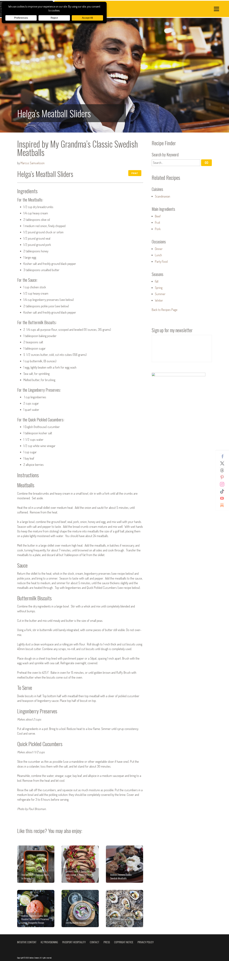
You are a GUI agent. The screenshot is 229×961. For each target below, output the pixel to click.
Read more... (114, 75)
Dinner (159, 249)
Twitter (223, 463)
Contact (94, 942)
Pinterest (223, 477)
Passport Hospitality (74, 942)
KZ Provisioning (49, 942)
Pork (158, 229)
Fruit (157, 222)
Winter (159, 300)
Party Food (161, 261)
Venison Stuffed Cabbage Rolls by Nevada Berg (35, 864)
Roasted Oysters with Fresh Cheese (124, 908)
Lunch (158, 255)
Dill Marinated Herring (80, 908)
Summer (160, 294)
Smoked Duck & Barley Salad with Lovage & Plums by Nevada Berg (80, 864)
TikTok (223, 491)
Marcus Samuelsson (33, 163)
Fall (156, 281)
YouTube (223, 498)
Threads (223, 470)
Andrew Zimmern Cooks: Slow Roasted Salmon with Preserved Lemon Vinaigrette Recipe (35, 908)
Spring (158, 288)
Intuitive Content (26, 942)
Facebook (223, 456)
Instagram (223, 484)
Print (134, 173)
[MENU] (217, 9)
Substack (223, 505)
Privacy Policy (146, 942)
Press (107, 942)
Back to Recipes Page (164, 310)
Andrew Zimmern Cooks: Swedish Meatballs (124, 864)
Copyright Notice (123, 942)
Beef (158, 216)
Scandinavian (162, 196)
